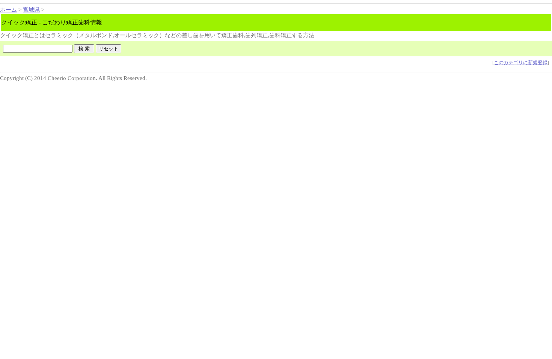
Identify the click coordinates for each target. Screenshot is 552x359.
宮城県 (31, 10)
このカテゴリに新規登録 (520, 62)
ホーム (8, 10)
